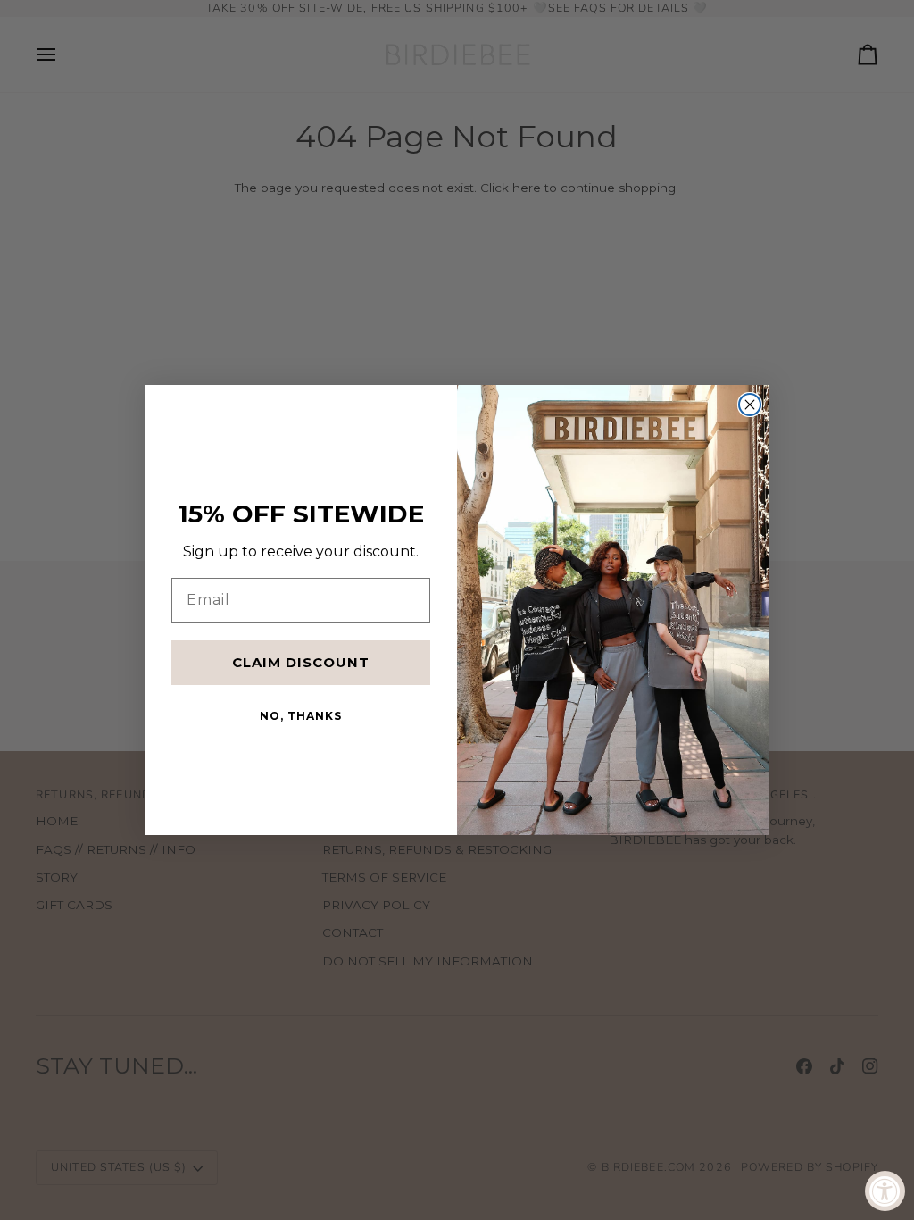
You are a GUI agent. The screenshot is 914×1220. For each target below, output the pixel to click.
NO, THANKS (301, 716)
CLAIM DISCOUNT (301, 662)
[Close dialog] (749, 404)
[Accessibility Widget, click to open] (885, 1191)
